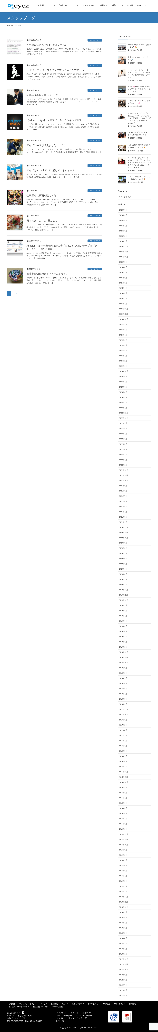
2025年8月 (123, 267)
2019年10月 (123, 600)
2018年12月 (123, 652)
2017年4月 (123, 730)
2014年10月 (123, 845)
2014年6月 (123, 865)
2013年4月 (123, 938)
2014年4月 (123, 876)
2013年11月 (123, 902)
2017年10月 (123, 715)
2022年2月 (123, 460)
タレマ (71, 1018)
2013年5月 (123, 933)
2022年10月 (123, 418)
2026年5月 (123, 220)
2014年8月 (123, 855)
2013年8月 (123, 917)
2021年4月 (123, 512)
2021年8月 (123, 491)
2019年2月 (123, 642)
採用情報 (132, 1004)
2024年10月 (123, 319)
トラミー (87, 1013)
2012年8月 (123, 980)
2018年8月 (123, 673)
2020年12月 (123, 527)
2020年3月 (123, 574)
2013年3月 (123, 944)
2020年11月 (123, 532)
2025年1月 (123, 304)
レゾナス (60, 1021)
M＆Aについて (120, 1004)
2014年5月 (123, 871)
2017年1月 (123, 746)
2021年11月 (123, 475)
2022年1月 (123, 465)
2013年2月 (123, 949)
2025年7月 (123, 272)
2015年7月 (123, 798)
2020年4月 (123, 569)
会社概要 (12, 1004)
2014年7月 (123, 860)
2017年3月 (123, 735)
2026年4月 (123, 226)
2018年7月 (123, 678)
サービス (43, 1004)
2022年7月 (123, 434)
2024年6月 (123, 340)
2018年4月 (123, 694)
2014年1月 (123, 891)
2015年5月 (123, 808)
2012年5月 (123, 995)
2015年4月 (123, 813)
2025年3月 (123, 293)
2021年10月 (123, 480)
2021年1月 (123, 522)
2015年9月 (123, 787)
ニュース (64, 1004)
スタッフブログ (94, 40)
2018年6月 (123, 683)
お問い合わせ (93, 1004)
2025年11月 (123, 252)
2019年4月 (123, 631)
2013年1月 (123, 954)
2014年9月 (123, 850)
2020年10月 (123, 538)
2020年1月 (123, 585)
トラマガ (74, 1013)
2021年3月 (123, 517)
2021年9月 (123, 486)
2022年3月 (123, 455)
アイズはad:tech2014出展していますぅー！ (51, 170)
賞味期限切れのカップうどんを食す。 (48, 273)
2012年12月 (123, 959)
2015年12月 (123, 772)
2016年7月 (123, 756)
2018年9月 (123, 668)
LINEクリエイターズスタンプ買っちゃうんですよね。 (56, 70)
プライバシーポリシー (28, 1004)
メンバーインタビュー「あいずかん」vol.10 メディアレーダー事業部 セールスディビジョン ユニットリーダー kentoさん (139, 118)
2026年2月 (123, 236)
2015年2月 (123, 824)
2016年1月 (123, 767)
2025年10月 (123, 257)
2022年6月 (123, 439)
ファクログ (82, 1018)
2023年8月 (123, 376)
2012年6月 (123, 990)
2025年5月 (123, 283)
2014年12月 (123, 834)
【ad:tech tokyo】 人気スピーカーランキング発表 (54, 120)
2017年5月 (123, 725)
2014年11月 (123, 839)
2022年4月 (123, 449)
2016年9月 (123, 751)
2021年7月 (123, 496)
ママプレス (61, 1013)
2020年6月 (123, 559)
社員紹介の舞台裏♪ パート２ (42, 95)
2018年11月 (123, 657)
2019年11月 (123, 595)
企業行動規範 (57, 1007)
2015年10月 (123, 782)
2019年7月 (123, 616)
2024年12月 (123, 309)
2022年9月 (123, 423)
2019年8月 (123, 611)
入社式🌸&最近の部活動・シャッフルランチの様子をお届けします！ (139, 89)
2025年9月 (123, 262)
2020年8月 (123, 548)
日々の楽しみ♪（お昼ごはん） (43, 220)
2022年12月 (123, 413)
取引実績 (54, 1004)
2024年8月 (123, 330)
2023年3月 (123, 397)
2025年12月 (123, 246)
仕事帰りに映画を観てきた (41, 195)
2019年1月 (123, 647)
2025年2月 (123, 298)
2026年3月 (123, 231)
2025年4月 (123, 288)
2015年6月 (123, 803)
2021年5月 (123, 507)
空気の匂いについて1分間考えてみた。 (48, 45)
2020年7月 (123, 553)
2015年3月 (123, 819)
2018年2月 (123, 704)
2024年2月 (123, 361)
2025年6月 (123, 278)
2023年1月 (123, 408)
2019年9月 (123, 605)
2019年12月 (123, 590)
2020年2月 (123, 579)
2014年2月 (123, 886)
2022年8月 (123, 428)
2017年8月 (123, 720)
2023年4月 (123, 392)
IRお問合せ (106, 1004)
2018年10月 (123, 662)
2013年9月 (123, 912)
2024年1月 (123, 366)
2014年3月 (123, 881)
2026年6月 (123, 215)
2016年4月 (123, 761)
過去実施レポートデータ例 (19, 1007)
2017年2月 (123, 741)
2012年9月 (123, 975)
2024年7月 (123, 335)
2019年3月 (123, 637)
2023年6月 (123, 387)
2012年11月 (123, 964)
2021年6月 (123, 501)
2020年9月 (123, 543)
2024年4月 (123, 350)
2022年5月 (123, 444)
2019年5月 (123, 626)
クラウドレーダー (84, 1015)
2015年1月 (123, 829)
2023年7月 (123, 382)
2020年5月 (123, 564)
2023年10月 (123, 371)
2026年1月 (123, 241)
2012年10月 (123, 969)
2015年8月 (123, 793)
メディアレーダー (64, 1015)
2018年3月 (123, 699)
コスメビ (60, 1018)
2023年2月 (123, 402)
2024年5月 (123, 345)
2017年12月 (123, 709)
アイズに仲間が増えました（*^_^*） (47, 145)
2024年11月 (123, 314)
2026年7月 (123, 210)
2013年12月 (123, 897)
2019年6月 (123, 621)
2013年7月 (123, 923)
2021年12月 (123, 470)
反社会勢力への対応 (41, 1007)
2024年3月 (123, 356)
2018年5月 (123, 689)
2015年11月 (123, 777)
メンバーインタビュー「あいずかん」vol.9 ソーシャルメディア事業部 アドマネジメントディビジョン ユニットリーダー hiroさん (139, 162)
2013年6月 (123, 928)
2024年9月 (123, 324)
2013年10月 (123, 907)
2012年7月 (123, 985)
